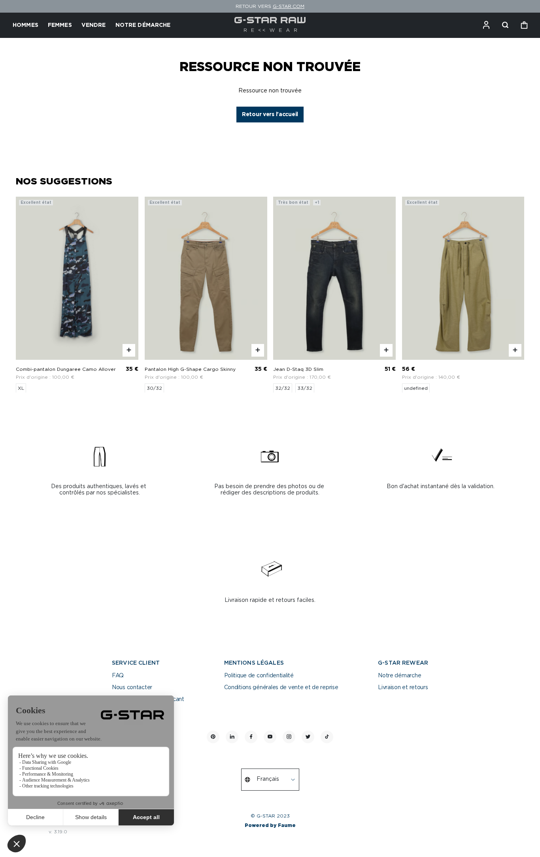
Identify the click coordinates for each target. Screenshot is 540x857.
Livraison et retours (403, 687)
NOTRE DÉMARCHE (143, 25)
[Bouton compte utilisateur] (486, 25)
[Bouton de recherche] (505, 25)
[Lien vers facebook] (251, 737)
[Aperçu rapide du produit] (129, 350)
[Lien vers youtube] (270, 737)
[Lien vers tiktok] (327, 737)
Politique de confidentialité (259, 675)
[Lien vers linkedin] (232, 737)
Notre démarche (399, 675)
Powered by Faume (270, 825)
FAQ (118, 675)
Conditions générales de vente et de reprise (281, 687)
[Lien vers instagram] (289, 737)
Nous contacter (132, 687)
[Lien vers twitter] (308, 737)
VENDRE (93, 25)
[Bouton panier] (524, 25)
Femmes (60, 25)
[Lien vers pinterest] (213, 737)
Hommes (25, 25)
